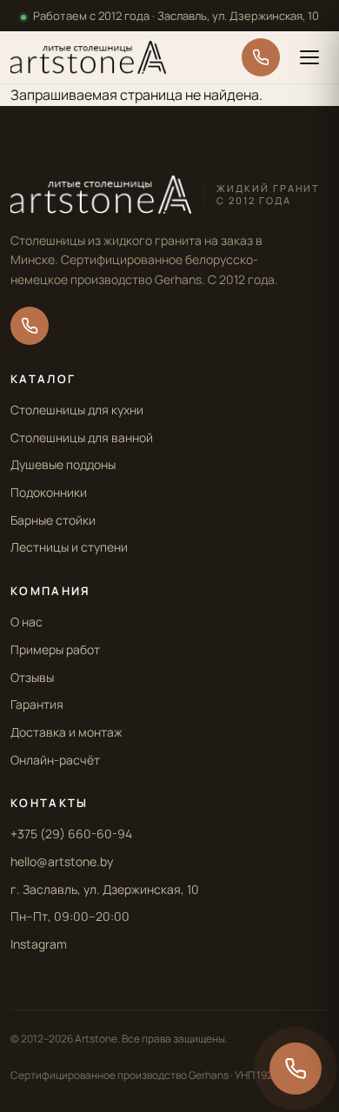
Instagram (38, 944)
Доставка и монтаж (66, 732)
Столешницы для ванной (81, 437)
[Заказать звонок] (295, 1068)
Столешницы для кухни (76, 409)
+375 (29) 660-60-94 (71, 833)
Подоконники (48, 492)
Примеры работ (55, 649)
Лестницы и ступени (69, 547)
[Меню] (309, 57)
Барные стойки (53, 520)
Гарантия (36, 704)
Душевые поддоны (63, 464)
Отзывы (32, 677)
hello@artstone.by (61, 861)
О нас (26, 621)
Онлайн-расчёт (55, 759)
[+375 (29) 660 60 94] (261, 57)
